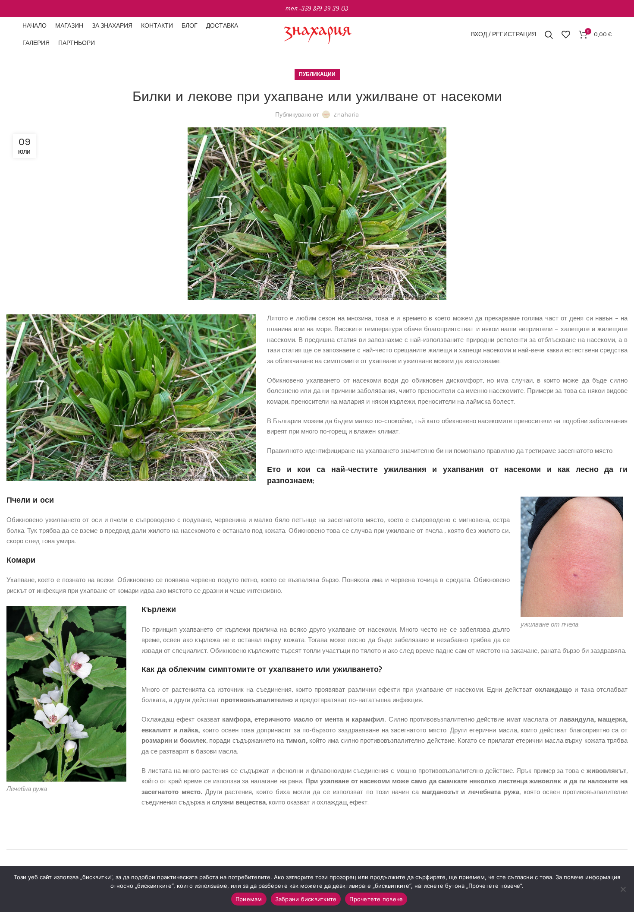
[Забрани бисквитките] (623, 889)
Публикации (317, 74)
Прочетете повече (376, 899)
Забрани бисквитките (306, 899)
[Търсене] (548, 34)
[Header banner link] (317, 8)
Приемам (248, 899)
